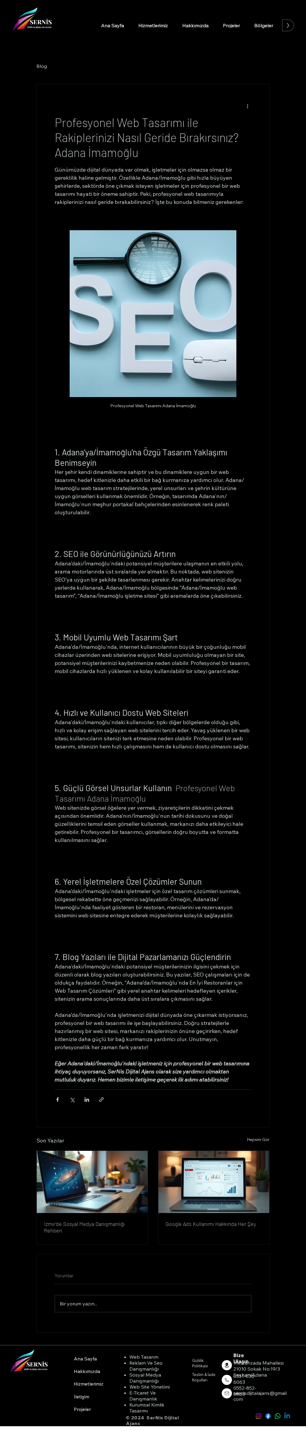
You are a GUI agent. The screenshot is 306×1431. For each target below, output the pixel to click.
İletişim (81, 1397)
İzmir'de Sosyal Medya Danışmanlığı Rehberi (84, 1227)
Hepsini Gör (258, 1139)
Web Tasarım (143, 1357)
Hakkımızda (87, 1371)
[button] (264, 25)
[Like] (227, 1365)
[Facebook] (268, 1416)
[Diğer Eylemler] (247, 105)
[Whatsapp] (277, 1416)
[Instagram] (258, 1416)
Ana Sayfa (85, 1359)
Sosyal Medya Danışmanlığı (145, 1378)
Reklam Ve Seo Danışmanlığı (146, 1366)
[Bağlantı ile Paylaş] (101, 1099)
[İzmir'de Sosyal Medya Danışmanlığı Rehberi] (92, 1182)
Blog (41, 66)
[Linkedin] (287, 1416)
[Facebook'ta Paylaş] (57, 1099)
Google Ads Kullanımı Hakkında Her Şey (211, 1224)
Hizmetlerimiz (88, 1384)
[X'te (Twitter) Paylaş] (72, 1099)
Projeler (82, 1409)
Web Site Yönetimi (149, 1387)
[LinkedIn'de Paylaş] (87, 1099)
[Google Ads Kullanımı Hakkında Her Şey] (213, 1182)
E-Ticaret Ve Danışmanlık (143, 1396)
